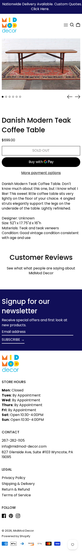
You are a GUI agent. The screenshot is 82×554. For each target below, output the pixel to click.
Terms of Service (16, 495)
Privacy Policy (13, 477)
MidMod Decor (23, 530)
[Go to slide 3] (9, 97)
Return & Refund (16, 489)
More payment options (41, 172)
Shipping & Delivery (18, 483)
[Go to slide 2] (6, 97)
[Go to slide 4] (13, 97)
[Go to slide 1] (2, 97)
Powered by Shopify (16, 536)
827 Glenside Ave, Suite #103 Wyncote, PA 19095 (37, 454)
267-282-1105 (13, 440)
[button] (72, 25)
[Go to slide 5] (16, 97)
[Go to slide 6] (20, 97)
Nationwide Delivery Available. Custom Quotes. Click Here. (42, 6)
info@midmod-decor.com (24, 446)
